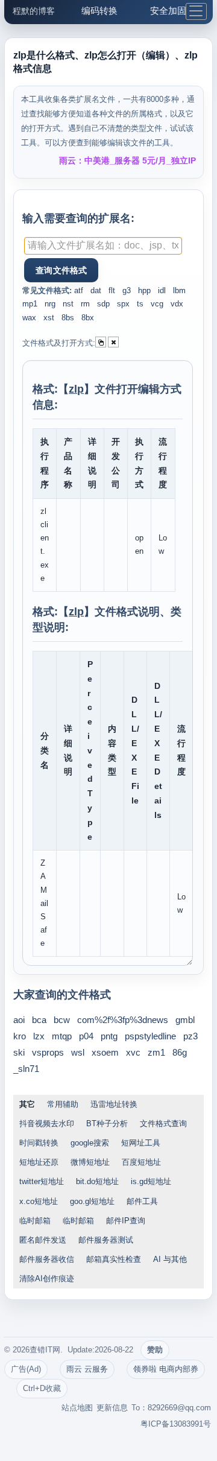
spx (123, 303)
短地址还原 (38, 1162)
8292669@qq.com (179, 1407)
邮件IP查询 (125, 1220)
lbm (179, 290)
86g (179, 1052)
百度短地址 (141, 1162)
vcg (157, 303)
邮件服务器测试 (105, 1239)
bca (39, 1020)
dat (95, 290)
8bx (87, 317)
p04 (86, 1036)
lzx (39, 1036)
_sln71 (26, 1068)
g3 (126, 290)
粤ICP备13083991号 (175, 1423)
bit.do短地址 (97, 1181)
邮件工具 (142, 1201)
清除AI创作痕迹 (46, 1278)
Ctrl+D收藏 (42, 1388)
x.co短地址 (38, 1201)
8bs (67, 317)
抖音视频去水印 (46, 1123)
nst (68, 303)
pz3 (190, 1036)
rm (85, 303)
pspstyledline (150, 1036)
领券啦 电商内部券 (165, 1369)
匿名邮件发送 (42, 1239)
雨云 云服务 (87, 1369)
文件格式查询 (163, 1123)
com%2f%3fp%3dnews (122, 1020)
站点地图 (77, 1407)
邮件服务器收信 (46, 1259)
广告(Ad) (26, 1369)
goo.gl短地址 (92, 1201)
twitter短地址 (41, 1181)
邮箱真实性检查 (113, 1259)
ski (19, 1052)
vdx (177, 303)
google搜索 (90, 1142)
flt (111, 290)
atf (78, 290)
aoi (19, 1020)
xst (48, 317)
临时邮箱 (35, 1220)
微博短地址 (90, 1162)
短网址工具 (140, 1142)
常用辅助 (62, 1104)
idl (162, 290)
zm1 (156, 1052)
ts (140, 303)
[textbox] (103, 246)
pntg (109, 1036)
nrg (50, 303)
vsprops (48, 1052)
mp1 (29, 303)
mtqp (62, 1036)
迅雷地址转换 (113, 1104)
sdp (103, 303)
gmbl (185, 1020)
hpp (144, 290)
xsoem (105, 1052)
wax (29, 317)
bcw (62, 1020)
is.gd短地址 (151, 1181)
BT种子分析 (107, 1123)
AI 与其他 (170, 1259)
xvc (133, 1052)
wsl (77, 1052)
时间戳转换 (38, 1142)
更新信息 (112, 1407)
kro (19, 1036)
